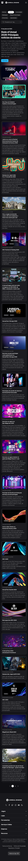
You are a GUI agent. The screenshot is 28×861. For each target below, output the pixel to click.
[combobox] (12, 22)
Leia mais (4, 60)
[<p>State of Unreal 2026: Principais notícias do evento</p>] (14, 54)
